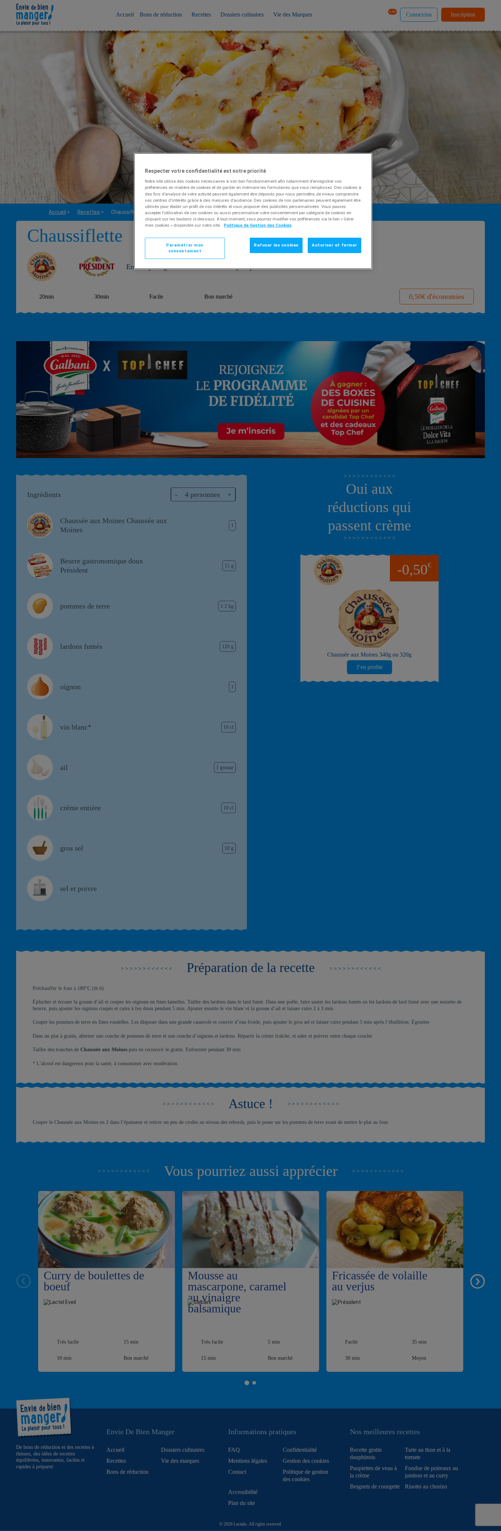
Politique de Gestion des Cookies (258, 225)
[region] (253, 211)
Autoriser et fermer (334, 245)
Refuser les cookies (276, 245)
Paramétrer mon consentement (185, 247)
